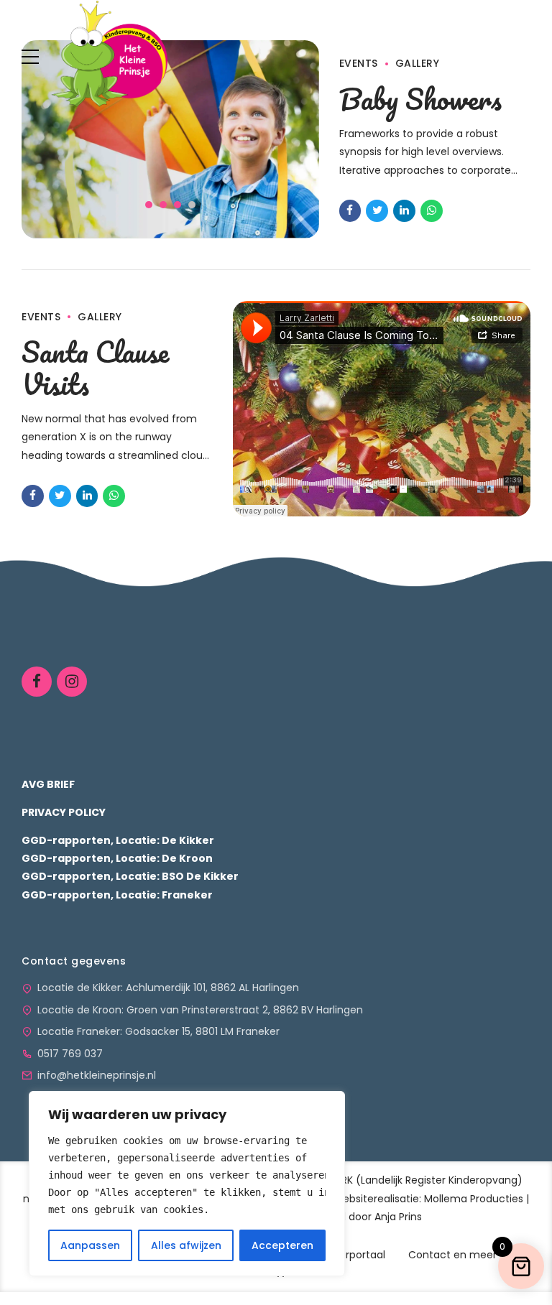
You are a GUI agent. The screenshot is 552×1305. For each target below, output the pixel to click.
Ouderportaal (351, 1255)
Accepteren (282, 1245)
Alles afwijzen (186, 1245)
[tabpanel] (170, 139)
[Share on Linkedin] (404, 211)
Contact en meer (452, 1255)
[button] (65, 147)
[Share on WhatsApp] (431, 211)
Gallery (100, 317)
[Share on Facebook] (350, 211)
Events (41, 317)
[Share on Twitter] (377, 211)
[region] (187, 1183)
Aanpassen (90, 1245)
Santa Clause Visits (95, 367)
